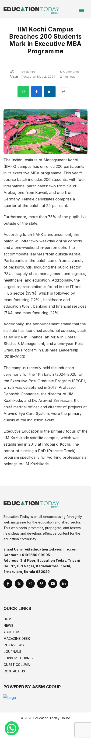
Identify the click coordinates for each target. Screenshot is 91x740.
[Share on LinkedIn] (50, 91)
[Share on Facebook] (36, 91)
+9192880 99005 (35, 555)
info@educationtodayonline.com (48, 549)
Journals (12, 652)
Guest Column (17, 665)
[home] (32, 9)
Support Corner (19, 658)
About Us (12, 632)
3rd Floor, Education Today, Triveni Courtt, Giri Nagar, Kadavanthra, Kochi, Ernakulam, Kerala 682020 (42, 566)
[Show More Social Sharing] (66, 91)
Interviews (14, 645)
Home (8, 619)
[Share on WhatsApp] (23, 91)
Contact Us (14, 671)
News (8, 625)
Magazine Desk (17, 638)
